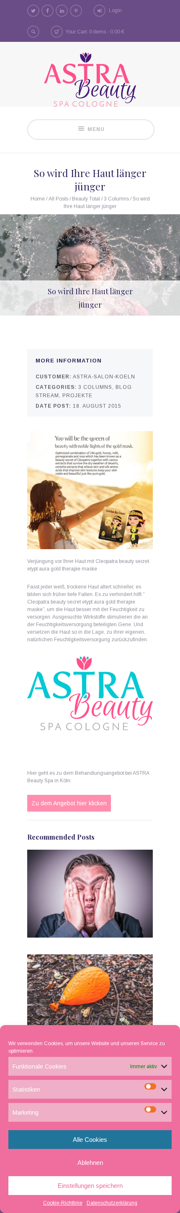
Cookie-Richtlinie (62, 1203)
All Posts (58, 199)
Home (38, 199)
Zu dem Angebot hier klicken (69, 803)
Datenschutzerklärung (112, 1203)
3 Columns (116, 199)
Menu (96, 129)
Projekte (77, 395)
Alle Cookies (90, 1139)
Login (115, 10)
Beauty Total (86, 199)
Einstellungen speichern (90, 1185)
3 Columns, (96, 387)
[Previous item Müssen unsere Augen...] (45, 265)
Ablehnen (90, 1162)
